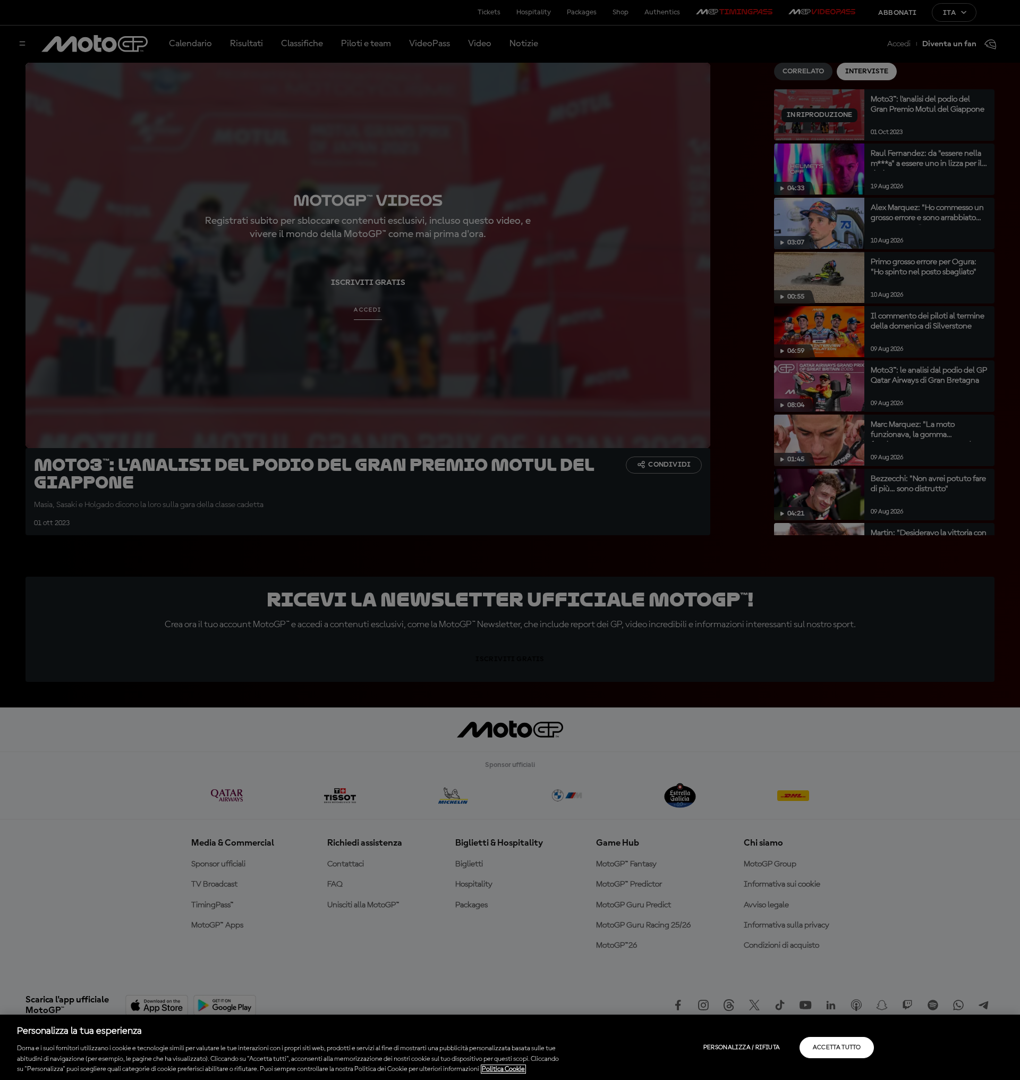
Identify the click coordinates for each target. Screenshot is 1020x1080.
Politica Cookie (503, 1069)
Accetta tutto (837, 1047)
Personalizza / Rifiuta (741, 1047)
